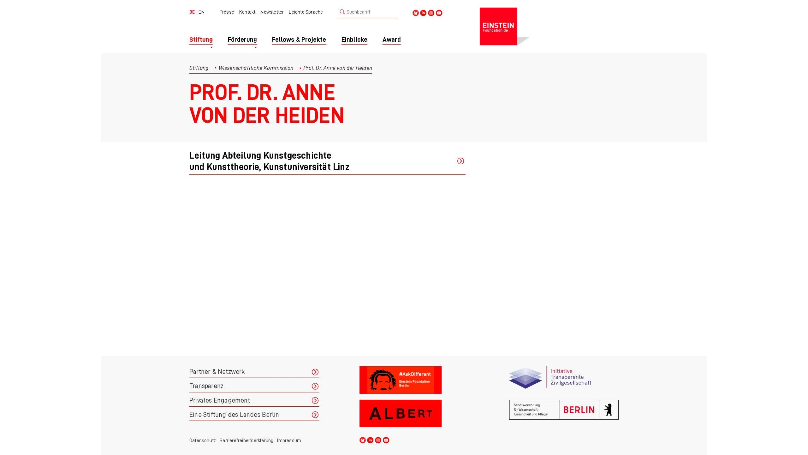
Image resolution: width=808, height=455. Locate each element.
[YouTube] (439, 12)
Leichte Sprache (306, 12)
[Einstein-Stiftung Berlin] (549, 27)
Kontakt (247, 12)
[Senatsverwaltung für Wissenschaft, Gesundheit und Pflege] (564, 414)
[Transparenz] (564, 380)
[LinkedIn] (423, 12)
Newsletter (272, 12)
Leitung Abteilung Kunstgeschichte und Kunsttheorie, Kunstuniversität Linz (269, 161)
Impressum (289, 440)
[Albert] (414, 414)
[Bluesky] (416, 12)
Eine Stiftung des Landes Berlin (234, 414)
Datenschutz (202, 440)
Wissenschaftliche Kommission (256, 68)
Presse (227, 12)
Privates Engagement (219, 400)
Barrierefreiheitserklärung (246, 440)
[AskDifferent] (414, 380)
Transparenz (206, 386)
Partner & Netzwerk (217, 371)
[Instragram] (431, 12)
